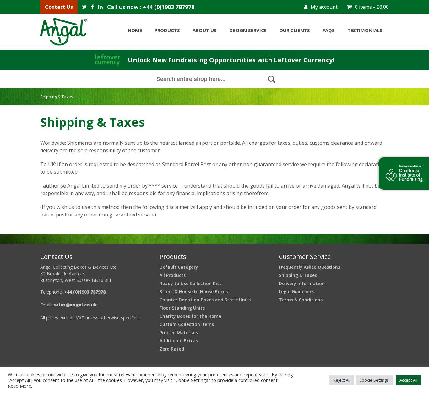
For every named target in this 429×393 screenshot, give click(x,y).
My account (324, 6)
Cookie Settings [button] (374, 380)
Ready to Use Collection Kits (190, 283)
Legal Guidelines (296, 292)
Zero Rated (172, 349)
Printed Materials (179, 332)
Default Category (179, 267)
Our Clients (294, 30)
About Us (205, 30)
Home (135, 30)
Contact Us (59, 6)
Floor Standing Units (182, 308)
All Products (173, 275)
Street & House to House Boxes (194, 292)
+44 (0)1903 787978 (168, 7)
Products (167, 30)
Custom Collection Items (187, 324)
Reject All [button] (341, 380)
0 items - (372, 6)
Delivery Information (302, 283)
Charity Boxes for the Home (190, 316)
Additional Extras (179, 341)
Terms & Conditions (301, 300)
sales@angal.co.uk (75, 305)
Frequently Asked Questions (309, 267)
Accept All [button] (408, 380)
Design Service (248, 30)
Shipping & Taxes (298, 275)
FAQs (329, 30)
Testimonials (365, 30)
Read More (19, 386)
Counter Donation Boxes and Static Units (205, 300)
